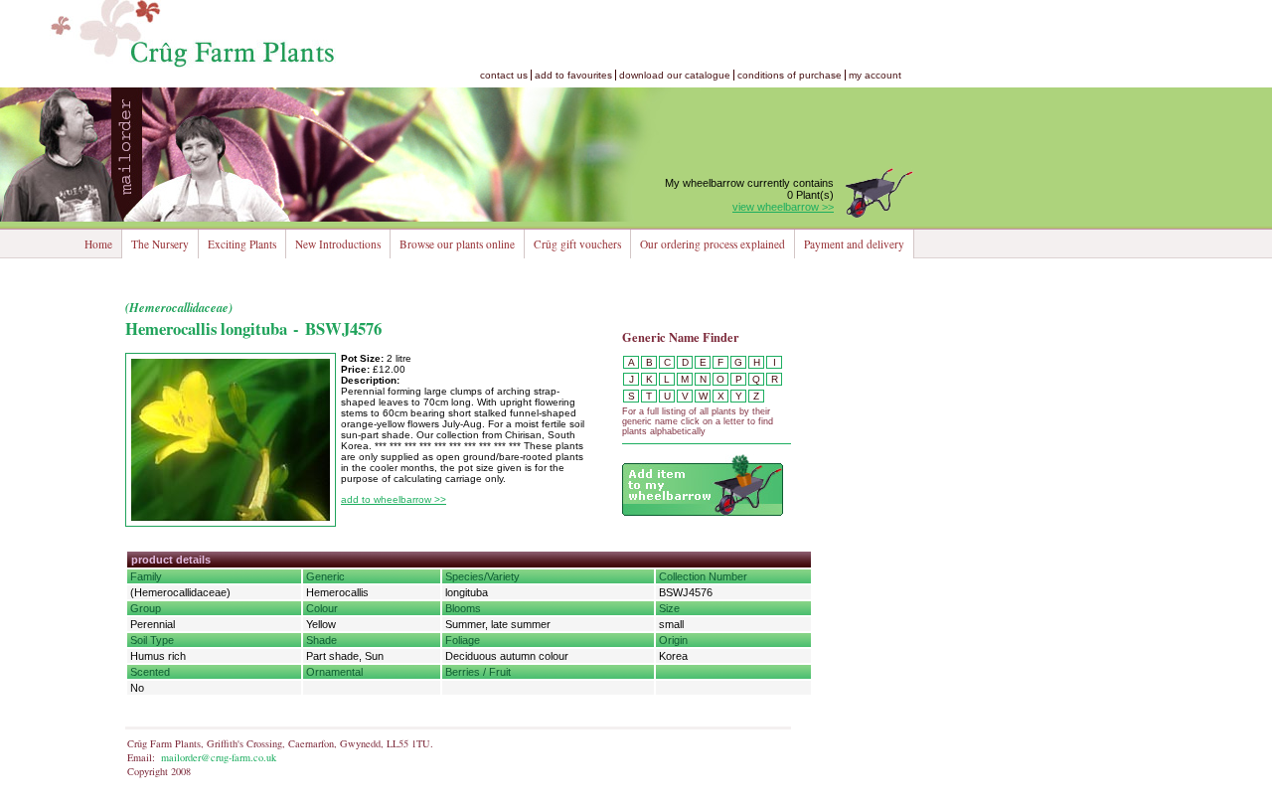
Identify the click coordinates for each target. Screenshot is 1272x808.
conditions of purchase (789, 75)
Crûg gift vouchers (577, 244)
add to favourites (573, 75)
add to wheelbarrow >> (393, 499)
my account (875, 75)
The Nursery (160, 244)
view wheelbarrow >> (783, 207)
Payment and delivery (854, 244)
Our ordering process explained (712, 244)
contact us (504, 75)
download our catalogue (674, 75)
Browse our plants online (457, 244)
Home (98, 244)
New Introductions (338, 244)
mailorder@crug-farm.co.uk (218, 757)
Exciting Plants (242, 244)
